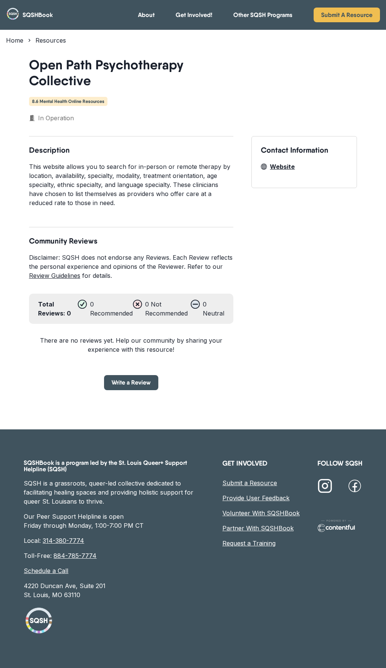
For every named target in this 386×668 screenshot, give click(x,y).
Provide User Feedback (256, 498)
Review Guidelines (54, 275)
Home (14, 40)
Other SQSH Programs (263, 14)
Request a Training (249, 543)
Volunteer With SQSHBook (261, 513)
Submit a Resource (249, 483)
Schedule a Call (46, 571)
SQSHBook (38, 14)
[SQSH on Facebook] (354, 487)
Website (282, 166)
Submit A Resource (346, 14)
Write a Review (131, 382)
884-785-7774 (75, 555)
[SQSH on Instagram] (324, 487)
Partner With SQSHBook (258, 528)
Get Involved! (194, 14)
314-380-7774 (63, 540)
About (146, 14)
